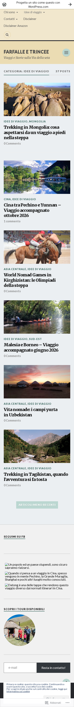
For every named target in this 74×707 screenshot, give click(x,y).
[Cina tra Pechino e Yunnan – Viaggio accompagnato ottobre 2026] (37, 177)
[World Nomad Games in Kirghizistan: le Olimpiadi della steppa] (37, 247)
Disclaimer (30, 19)
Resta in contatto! (53, 667)
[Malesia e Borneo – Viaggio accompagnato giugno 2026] (37, 317)
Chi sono (9, 12)
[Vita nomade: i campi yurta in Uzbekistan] (37, 381)
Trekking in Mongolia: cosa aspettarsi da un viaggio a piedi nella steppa (35, 132)
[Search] (7, 34)
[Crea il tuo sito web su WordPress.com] (37, 4)
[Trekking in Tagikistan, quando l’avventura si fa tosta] (37, 446)
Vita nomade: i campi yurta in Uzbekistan (30, 412)
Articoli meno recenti (37, 504)
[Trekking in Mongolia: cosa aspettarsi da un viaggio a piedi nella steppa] (37, 99)
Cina (7, 199)
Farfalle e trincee (26, 51)
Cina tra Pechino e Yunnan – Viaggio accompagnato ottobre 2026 (32, 210)
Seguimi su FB (14, 536)
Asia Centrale (15, 269)
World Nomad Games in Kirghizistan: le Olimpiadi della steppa (30, 280)
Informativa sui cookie (18, 691)
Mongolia (37, 121)
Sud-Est (35, 339)
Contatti (9, 19)
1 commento (12, 221)
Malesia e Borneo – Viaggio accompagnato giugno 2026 (31, 347)
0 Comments (12, 143)
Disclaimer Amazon (16, 25)
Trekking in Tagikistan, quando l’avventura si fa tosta (36, 477)
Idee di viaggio (33, 12)
